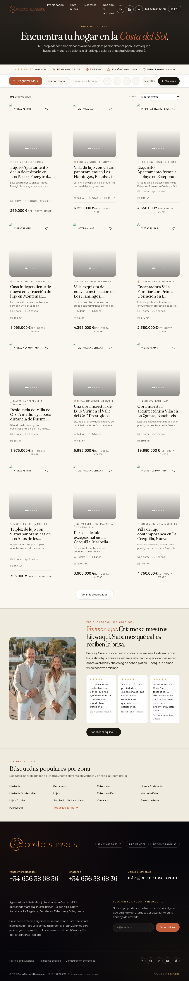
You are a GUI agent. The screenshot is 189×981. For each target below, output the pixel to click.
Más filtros (151, 81)
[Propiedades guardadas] (120, 9)
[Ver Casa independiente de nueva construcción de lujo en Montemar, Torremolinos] (30, 278)
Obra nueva (74, 7)
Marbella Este (149, 793)
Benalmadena (150, 800)
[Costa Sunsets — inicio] (27, 9)
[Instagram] (142, 960)
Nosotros (91, 5)
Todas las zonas (63, 807)
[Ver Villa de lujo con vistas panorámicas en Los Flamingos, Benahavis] (94, 158)
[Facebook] (150, 960)
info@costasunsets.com (152, 877)
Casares (102, 800)
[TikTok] (176, 960)
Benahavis (60, 786)
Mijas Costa (17, 800)
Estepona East (106, 793)
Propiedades (55, 5)
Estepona (103, 786)
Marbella (14, 786)
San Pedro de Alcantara (68, 800)
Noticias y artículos (109, 9)
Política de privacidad (21, 960)
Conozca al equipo (101, 732)
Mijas (56, 793)
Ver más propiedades (95, 594)
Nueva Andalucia (152, 786)
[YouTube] (167, 960)
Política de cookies (50, 960)
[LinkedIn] (159, 960)
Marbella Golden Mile (22, 793)
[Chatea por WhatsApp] (130, 9)
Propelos (174, 974)
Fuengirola (16, 807)
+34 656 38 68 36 (33, 878)
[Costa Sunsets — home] (43, 844)
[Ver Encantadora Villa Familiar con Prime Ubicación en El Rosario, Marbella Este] (158, 278)
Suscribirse (167, 927)
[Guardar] (46, 109)
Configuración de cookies (80, 960)
